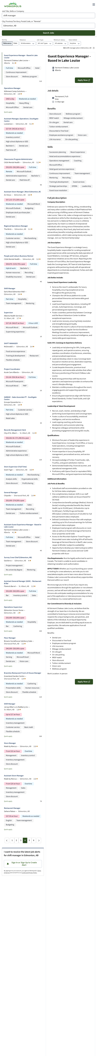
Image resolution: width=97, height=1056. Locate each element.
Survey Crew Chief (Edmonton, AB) (18, 557)
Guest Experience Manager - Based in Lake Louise (21, 56)
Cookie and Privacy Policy (29, 873)
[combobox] (48, 15)
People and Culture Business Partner (18, 256)
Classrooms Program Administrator (18, 159)
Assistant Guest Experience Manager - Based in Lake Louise (22, 526)
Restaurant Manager (12, 808)
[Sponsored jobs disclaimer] (93, 48)
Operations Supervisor (13, 607)
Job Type (40, 40)
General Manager (11, 492)
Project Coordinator (12, 369)
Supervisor (8, 313)
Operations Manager (12, 88)
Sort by (4, 40)
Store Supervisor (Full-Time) (15, 467)
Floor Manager (10, 638)
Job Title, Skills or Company (13, 11)
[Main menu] (93, 4)
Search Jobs (48, 33)
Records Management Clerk (15, 430)
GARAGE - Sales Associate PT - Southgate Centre (20, 398)
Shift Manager (9, 288)
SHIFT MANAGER (11, 343)
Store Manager (10, 743)
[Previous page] (7, 840)
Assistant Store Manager (14, 776)
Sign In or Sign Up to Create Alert (24, 864)
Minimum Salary (59, 40)
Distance (23, 40)
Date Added (73, 40)
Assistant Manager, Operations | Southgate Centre (21, 120)
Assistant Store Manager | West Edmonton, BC (22, 192)
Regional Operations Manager (16, 226)
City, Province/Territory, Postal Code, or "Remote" (21, 21)
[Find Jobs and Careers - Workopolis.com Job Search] (12, 4)
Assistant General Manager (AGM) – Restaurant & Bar (22, 582)
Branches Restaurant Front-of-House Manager (22, 673)
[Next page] (39, 840)
